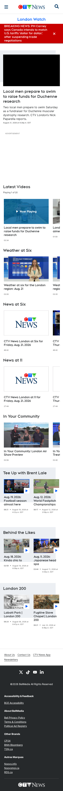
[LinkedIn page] (42, 672)
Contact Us (24, 654)
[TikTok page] (28, 672)
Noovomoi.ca (11, 768)
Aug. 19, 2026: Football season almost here (15, 500)
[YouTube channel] (35, 672)
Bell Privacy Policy (14, 717)
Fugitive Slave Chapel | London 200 (45, 616)
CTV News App (42, 654)
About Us (9, 654)
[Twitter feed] (21, 672)
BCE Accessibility (14, 702)
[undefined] (26, 220)
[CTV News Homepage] (31, 7)
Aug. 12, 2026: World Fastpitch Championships (45, 500)
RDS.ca (8, 772)
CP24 (7, 740)
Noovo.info (10, 763)
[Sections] (6, 6)
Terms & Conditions (15, 721)
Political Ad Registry (15, 725)
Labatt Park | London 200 (13, 614)
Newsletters (11, 659)
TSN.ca (8, 749)
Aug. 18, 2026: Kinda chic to (13, 558)
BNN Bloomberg (13, 744)
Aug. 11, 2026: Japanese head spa (45, 560)
